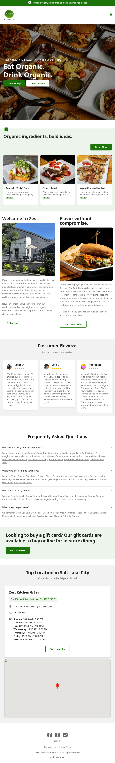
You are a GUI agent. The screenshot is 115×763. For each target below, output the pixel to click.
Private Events (66, 499)
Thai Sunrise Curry (51, 453)
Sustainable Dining (23, 482)
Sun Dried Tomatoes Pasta (14, 459)
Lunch (22, 496)
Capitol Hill (70, 512)
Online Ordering (65, 496)
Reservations (81, 496)
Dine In (36, 496)
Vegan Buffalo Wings (38, 459)
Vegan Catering (51, 499)
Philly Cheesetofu (50, 456)
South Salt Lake (28, 516)
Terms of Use (50, 747)
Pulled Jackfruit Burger (29, 456)
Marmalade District (11, 516)
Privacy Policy (64, 747)
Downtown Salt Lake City (22, 512)
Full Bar (20, 499)
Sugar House (83, 512)
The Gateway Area (55, 512)
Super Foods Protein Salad (76, 459)
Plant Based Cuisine (35, 476)
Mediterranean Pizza (71, 453)
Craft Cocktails (76, 479)
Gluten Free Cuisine (55, 476)
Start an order (57, 649)
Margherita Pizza (10, 456)
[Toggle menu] (111, 14)
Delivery (53, 496)
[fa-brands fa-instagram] (57, 735)
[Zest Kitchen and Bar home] (9, 15)
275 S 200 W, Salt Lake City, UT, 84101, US (32, 606)
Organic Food (71, 476)
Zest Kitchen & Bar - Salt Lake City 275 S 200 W (33, 599)
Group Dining (80, 499)
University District (98, 512)
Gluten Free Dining (34, 499)
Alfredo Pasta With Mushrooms (91, 456)
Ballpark (63, 578)
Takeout (44, 496)
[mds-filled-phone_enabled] (65, 735)
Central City (40, 512)
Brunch (14, 496)
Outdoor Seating (95, 496)
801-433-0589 (19, 612)
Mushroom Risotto (67, 456)
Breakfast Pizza (56, 459)
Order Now (101, 147)
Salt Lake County (70, 516)
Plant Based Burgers (42, 479)
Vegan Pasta (26, 479)
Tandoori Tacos (35, 453)
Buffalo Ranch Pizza (91, 453)
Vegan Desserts (91, 479)
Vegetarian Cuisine (88, 476)
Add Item (9, 198)
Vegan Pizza (13, 479)
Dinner (29, 496)
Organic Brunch (60, 479)
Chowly (61, 757)
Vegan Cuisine (18, 476)
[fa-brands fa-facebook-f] (49, 735)
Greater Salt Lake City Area (49, 516)
